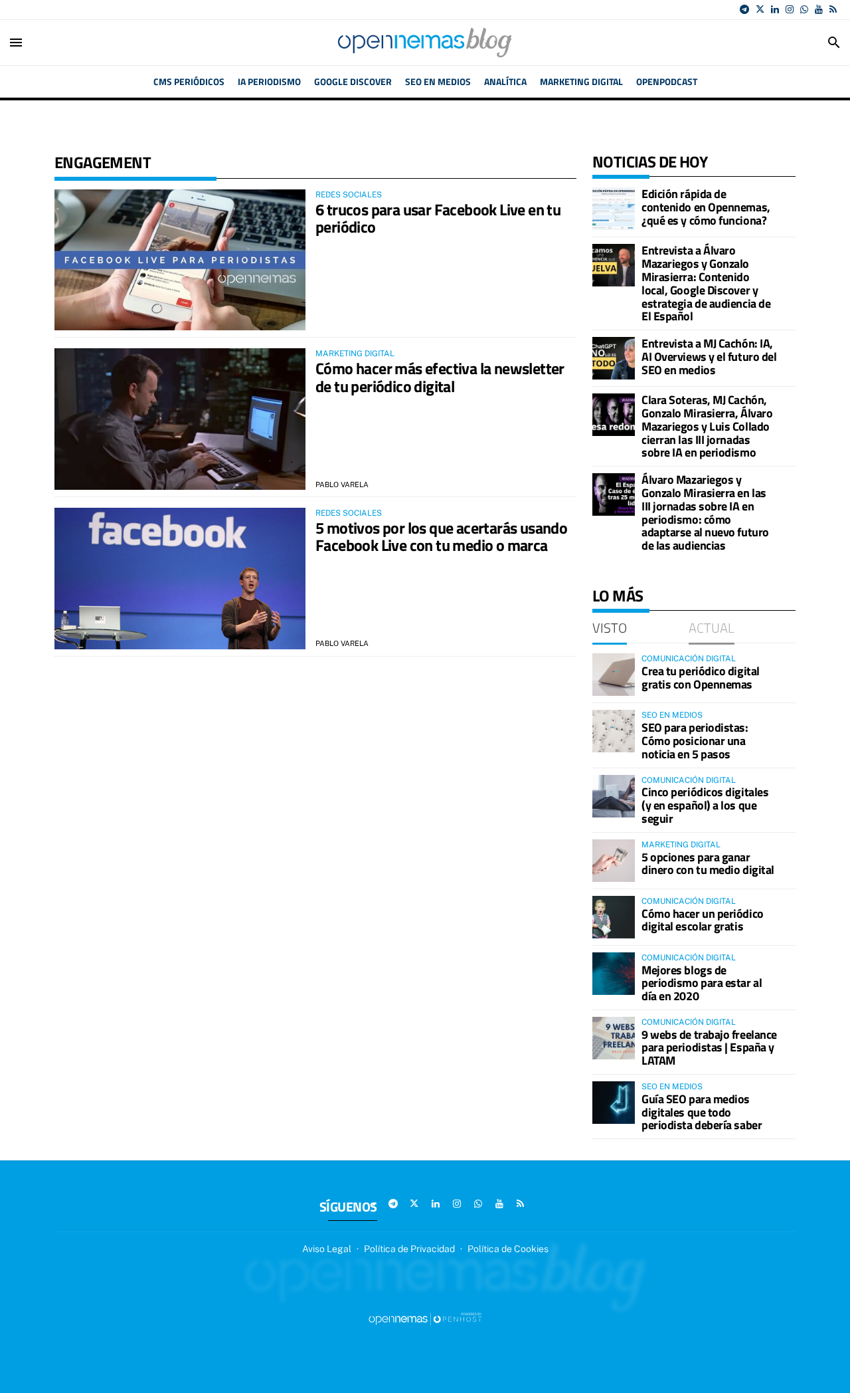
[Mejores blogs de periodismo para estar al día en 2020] (613, 973)
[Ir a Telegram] (744, 9)
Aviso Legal (326, 1248)
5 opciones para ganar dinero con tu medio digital (707, 863)
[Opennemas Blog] (425, 42)
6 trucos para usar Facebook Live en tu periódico (437, 218)
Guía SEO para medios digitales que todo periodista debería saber (701, 1112)
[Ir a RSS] (833, 9)
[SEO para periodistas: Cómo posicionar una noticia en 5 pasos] (613, 731)
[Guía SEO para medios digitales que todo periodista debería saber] (613, 1102)
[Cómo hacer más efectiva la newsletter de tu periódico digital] (179, 419)
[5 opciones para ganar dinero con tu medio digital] (613, 860)
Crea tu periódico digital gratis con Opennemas (700, 677)
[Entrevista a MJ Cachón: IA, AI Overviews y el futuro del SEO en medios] (613, 358)
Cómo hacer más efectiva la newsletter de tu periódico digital (439, 376)
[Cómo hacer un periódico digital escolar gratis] (613, 917)
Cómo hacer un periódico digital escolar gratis (702, 920)
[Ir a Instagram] (790, 9)
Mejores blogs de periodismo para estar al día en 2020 (701, 983)
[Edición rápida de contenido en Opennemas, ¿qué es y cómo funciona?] (613, 208)
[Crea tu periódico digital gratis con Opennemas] (613, 674)
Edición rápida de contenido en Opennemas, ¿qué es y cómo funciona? (705, 207)
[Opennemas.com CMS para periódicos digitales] (425, 1318)
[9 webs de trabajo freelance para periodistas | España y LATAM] (613, 1038)
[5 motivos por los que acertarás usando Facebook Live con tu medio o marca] (179, 578)
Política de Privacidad (409, 1248)
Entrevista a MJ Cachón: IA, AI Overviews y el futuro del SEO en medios (708, 356)
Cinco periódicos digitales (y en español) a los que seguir (704, 805)
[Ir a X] (760, 9)
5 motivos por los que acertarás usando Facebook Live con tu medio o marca (441, 536)
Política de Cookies (508, 1248)
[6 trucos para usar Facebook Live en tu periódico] (179, 260)
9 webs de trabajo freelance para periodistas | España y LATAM (709, 1047)
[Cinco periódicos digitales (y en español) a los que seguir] (613, 796)
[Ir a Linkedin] (775, 9)
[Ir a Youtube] (819, 9)
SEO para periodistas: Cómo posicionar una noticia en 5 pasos (694, 740)
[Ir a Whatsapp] (804, 9)
